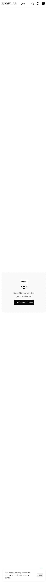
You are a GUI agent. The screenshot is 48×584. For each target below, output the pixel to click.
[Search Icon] (38, 3)
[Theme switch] (33, 4)
